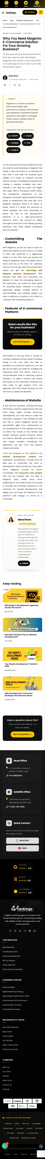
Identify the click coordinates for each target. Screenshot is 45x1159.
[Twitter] (25, 931)
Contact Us (7, 1085)
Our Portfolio (8, 1040)
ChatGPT (14, 136)
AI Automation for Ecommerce (15, 1000)
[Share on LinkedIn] (20, 85)
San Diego (19, 1128)
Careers (6, 1076)
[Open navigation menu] (41, 12)
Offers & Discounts (10, 1049)
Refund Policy (35, 1154)
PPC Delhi (10, 1133)
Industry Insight (9, 987)
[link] (22, 841)
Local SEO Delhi (32, 1133)
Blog (11, 20)
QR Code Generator (10, 1027)
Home (5, 20)
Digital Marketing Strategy (13, 991)
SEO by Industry (9, 960)
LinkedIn (25, 563)
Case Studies (8, 1036)
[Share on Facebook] (5, 85)
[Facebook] (10, 931)
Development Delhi (28, 1138)
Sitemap (6, 1089)
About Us (6, 1067)
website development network (19, 457)
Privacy (7, 1154)
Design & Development (24, 20)
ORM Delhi (20, 1133)
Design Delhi (14, 1138)
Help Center (7, 1031)
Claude (29, 136)
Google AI (14, 150)
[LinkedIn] (20, 931)
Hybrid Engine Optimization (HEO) (16, 996)
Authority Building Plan (11, 956)
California (8, 1123)
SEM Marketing (8, 947)
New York (25, 1123)
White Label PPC (9, 965)
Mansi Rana (13, 76)
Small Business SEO (10, 952)
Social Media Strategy (11, 1009)
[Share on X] (10, 85)
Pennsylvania (8, 1128)
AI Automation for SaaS (12, 1005)
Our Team (7, 1071)
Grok (28, 143)
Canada (29, 1128)
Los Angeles (36, 1123)
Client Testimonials (10, 1045)
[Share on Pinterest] (15, 85)
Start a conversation (21, 734)
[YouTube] (30, 931)
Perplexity (15, 143)
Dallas (17, 1123)
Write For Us (7, 1080)
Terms (15, 1154)
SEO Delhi (38, 1128)
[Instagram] (15, 931)
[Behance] (34, 931)
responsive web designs (30, 473)
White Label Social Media (12, 969)
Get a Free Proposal (21, 342)
